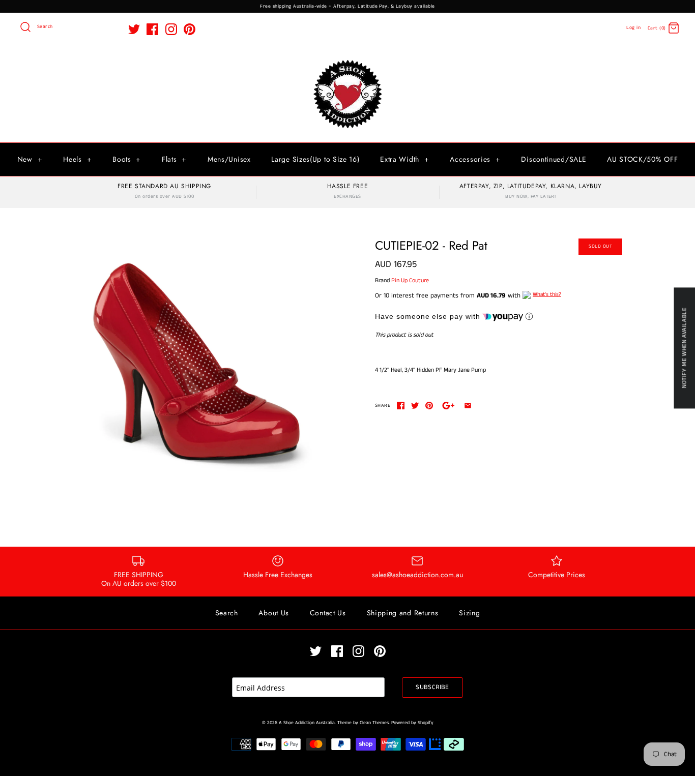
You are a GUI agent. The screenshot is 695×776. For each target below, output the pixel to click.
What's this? (547, 294)
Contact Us (328, 613)
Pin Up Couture (410, 280)
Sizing (469, 613)
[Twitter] (134, 29)
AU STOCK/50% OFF (642, 159)
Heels (77, 159)
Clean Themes (374, 723)
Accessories (475, 159)
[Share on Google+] (448, 405)
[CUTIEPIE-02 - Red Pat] (196, 362)
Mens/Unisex (229, 159)
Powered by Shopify (412, 723)
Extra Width (404, 159)
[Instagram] (171, 29)
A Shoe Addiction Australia (307, 723)
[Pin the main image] (429, 405)
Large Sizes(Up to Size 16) (315, 159)
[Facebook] (152, 29)
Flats (174, 159)
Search (226, 613)
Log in (633, 27)
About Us (273, 613)
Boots (126, 159)
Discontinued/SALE (553, 159)
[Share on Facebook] (400, 405)
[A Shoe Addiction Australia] (347, 60)
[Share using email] (468, 405)
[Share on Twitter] (415, 405)
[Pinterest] (189, 29)
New (30, 159)
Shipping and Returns (403, 613)
